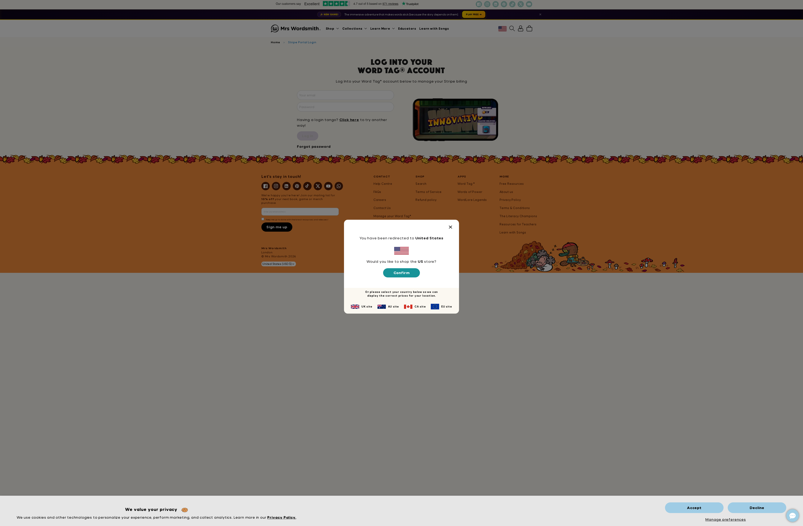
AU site (393, 306)
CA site (420, 306)
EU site (446, 306)
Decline (757, 508)
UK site (366, 306)
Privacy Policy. (281, 517)
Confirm (402, 273)
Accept (694, 508)
